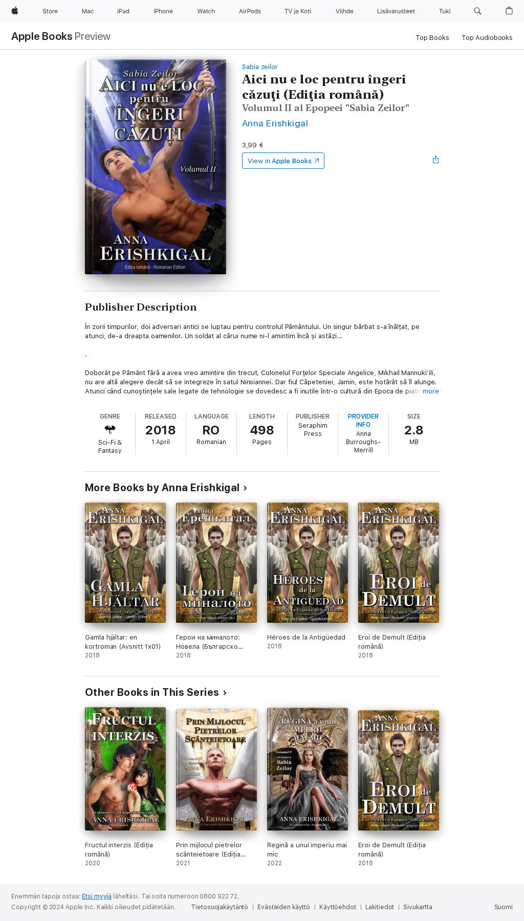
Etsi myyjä (97, 896)
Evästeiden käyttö (283, 907)
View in (280, 161)
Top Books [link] (432, 37)
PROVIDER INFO (363, 420)
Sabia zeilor (260, 67)
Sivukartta (417, 907)
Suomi (503, 907)
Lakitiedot (380, 907)
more (431, 391)
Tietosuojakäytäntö (219, 907)
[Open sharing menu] (436, 160)
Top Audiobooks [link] (487, 37)
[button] (478, 11)
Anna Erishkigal (275, 123)
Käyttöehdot (337, 907)
